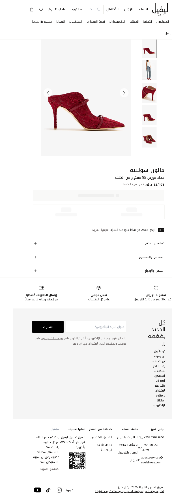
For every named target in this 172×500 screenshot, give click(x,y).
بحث (92, 9)
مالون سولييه (147, 170)
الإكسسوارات (117, 21)
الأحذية (147, 21)
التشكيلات (75, 21)
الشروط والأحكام (154, 491)
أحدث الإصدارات (95, 21)
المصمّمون (162, 21)
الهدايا (60, 21)
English (60, 9)
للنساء (144, 9)
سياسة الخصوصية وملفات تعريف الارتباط (119, 491)
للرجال (128, 9)
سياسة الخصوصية (52, 338)
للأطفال (112, 9)
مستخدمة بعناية (42, 21)
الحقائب (134, 21)
